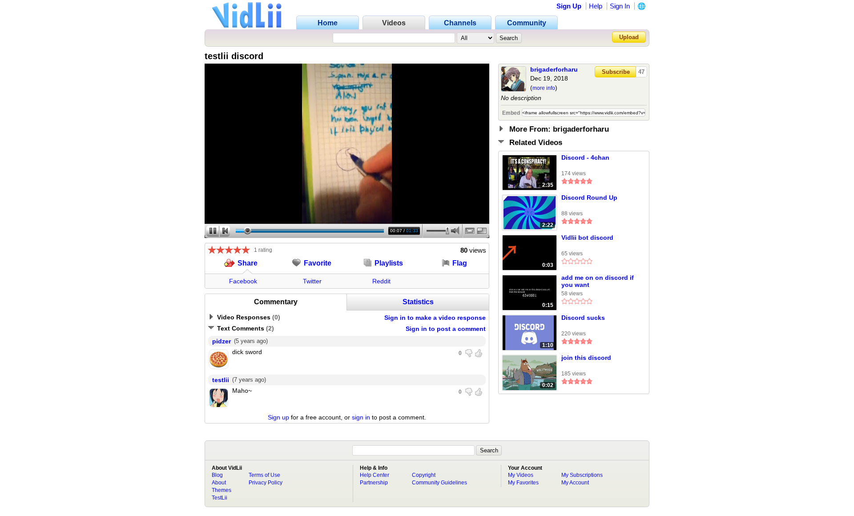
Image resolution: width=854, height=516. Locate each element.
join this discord (586, 357)
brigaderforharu (554, 69)
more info (543, 88)
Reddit (381, 281)
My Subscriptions (582, 475)
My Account (575, 483)
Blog (217, 475)
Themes (221, 490)
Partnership (374, 483)
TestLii (219, 498)
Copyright (423, 475)
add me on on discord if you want (597, 281)
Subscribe (616, 72)
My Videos (520, 475)
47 (641, 72)
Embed (511, 113)
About (219, 483)
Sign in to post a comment (446, 328)
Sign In (620, 6)
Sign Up (568, 6)
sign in (361, 417)
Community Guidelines (439, 483)
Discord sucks (583, 317)
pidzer (221, 341)
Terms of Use (264, 475)
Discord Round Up (589, 197)
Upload (629, 37)
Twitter (312, 281)
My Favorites (523, 483)
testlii (220, 379)
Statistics (418, 302)
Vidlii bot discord (587, 237)
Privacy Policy (265, 483)
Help (595, 6)
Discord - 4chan (585, 157)
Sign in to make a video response (435, 317)
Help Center (374, 475)
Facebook (243, 281)
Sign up (278, 417)
